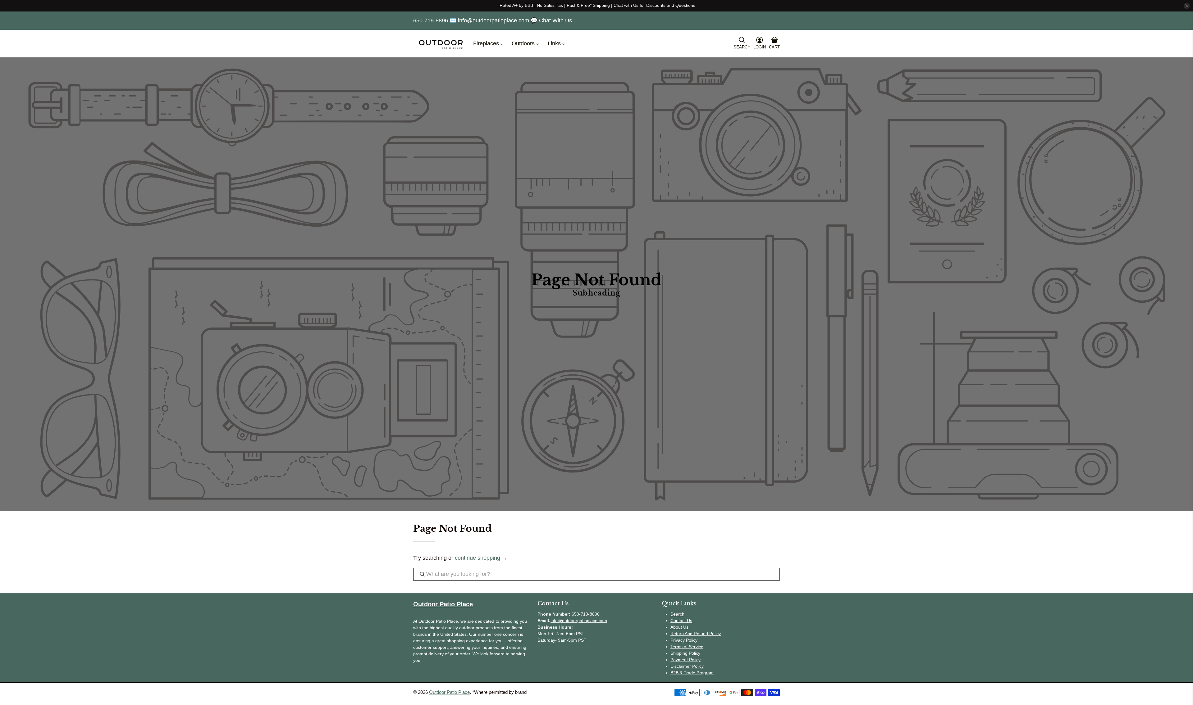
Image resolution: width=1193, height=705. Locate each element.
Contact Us (681, 620)
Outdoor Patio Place (449, 692)
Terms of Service (686, 646)
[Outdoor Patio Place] (441, 43)
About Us (679, 627)
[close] (1187, 6)
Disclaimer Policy (687, 666)
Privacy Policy (683, 640)
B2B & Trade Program (692, 672)
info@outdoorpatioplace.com (579, 620)
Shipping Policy (685, 653)
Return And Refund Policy (695, 633)
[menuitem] (487, 43)
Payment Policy (685, 659)
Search (677, 614)
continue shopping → (481, 558)
